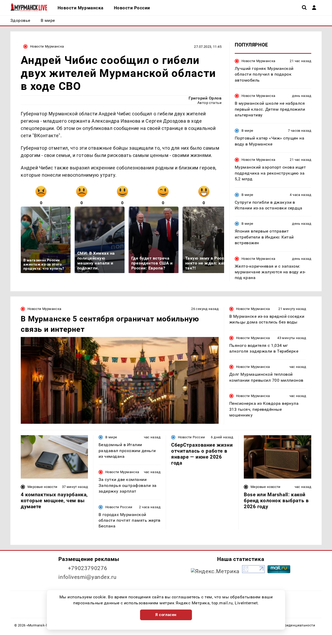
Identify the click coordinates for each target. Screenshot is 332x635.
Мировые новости (42, 487)
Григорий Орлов (205, 98)
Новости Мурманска (47, 46)
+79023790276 (87, 568)
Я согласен (166, 614)
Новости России (118, 507)
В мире (247, 131)
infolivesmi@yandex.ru (87, 577)
